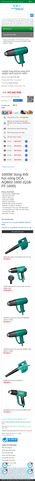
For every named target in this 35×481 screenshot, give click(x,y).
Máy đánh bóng (22, 470)
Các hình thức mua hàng (9, 463)
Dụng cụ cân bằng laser (24, 473)
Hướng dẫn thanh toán (8, 460)
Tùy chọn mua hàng (9, 34)
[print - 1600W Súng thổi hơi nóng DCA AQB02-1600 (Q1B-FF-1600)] (14, 105)
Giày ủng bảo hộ (4, 477)
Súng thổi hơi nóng (22, 39)
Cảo (20, 468)
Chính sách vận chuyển (8, 450)
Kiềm (21, 469)
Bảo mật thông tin (7, 447)
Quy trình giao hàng (7, 452)
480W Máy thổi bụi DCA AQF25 (13, 380)
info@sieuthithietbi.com (11, 433)
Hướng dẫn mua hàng (8, 458)
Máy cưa (16, 470)
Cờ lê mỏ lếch (24, 468)
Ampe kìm (21, 472)
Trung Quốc (17, 80)
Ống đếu (24, 469)
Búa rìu (16, 468)
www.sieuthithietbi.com (8, 435)
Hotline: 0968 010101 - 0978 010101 (14, 1)
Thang (16, 476)
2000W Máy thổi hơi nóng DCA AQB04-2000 (17, 410)
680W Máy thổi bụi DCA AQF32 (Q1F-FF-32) (17, 257)
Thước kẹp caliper (15, 475)
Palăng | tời (14, 477)
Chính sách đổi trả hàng (8, 455)
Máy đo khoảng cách (14, 473)
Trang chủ (8, 29)
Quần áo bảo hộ (22, 476)
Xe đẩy (19, 477)
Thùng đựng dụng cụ (26, 477)
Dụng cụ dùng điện (9, 39)
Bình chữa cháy (30, 475)
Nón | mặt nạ (3, 476)
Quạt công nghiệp (11, 476)
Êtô (18, 469)
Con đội (10, 477)
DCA (11, 80)
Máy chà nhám (10, 470)
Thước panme (23, 475)
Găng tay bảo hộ (30, 476)
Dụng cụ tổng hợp (13, 469)
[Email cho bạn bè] (16, 105)
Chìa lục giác (11, 468)
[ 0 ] (31, 1)
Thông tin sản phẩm (8, 167)
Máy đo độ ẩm (7, 475)
